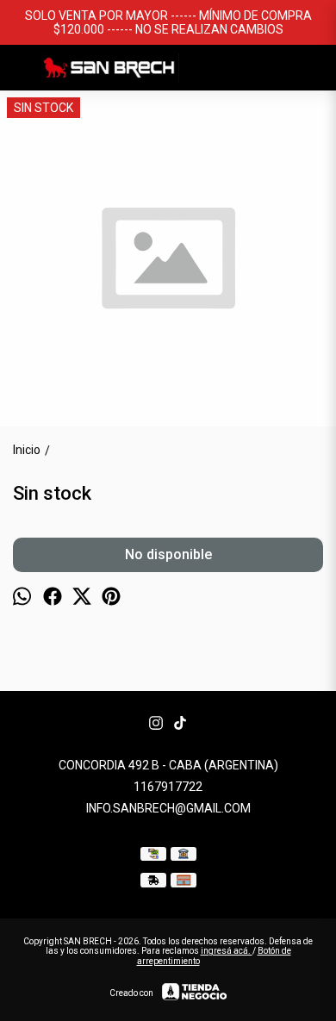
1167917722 (168, 787)
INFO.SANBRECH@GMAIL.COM (168, 808)
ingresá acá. (226, 951)
